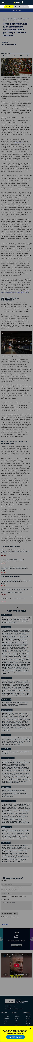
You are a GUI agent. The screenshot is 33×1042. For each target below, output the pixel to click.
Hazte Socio (9, 6)
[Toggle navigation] (3, 2)
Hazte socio (15, 1037)
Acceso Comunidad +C (21, 6)
